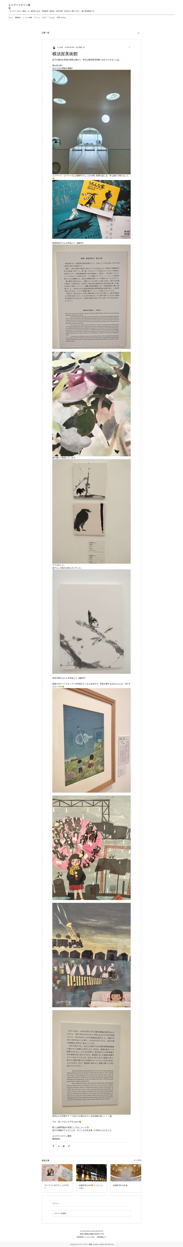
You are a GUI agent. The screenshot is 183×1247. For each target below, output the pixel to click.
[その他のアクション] (129, 47)
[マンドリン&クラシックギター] (57, 1172)
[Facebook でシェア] (53, 1146)
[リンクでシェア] (69, 1146)
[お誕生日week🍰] (126, 1172)
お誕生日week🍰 (120, 1185)
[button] (139, 33)
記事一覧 (45, 33)
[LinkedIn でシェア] (64, 1146)
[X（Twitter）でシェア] (59, 1146)
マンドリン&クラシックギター (56, 1186)
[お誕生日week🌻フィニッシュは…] (91, 1172)
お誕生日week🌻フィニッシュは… (91, 1186)
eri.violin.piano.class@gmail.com (91, 1231)
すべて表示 (137, 1160)
